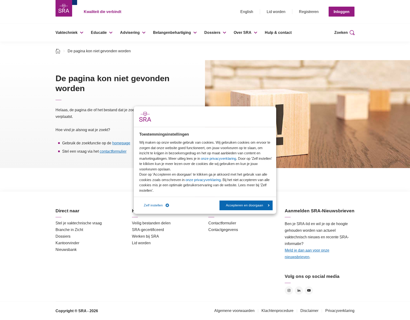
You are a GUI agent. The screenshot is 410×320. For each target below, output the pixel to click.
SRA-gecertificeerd (148, 230)
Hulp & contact (278, 33)
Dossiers (212, 33)
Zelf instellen (153, 205)
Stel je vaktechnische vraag (79, 223)
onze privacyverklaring (218, 158)
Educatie (99, 33)
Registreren (309, 12)
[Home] (58, 51)
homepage (121, 143)
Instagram (289, 290)
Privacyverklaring (339, 311)
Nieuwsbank (66, 250)
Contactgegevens (223, 230)
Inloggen (341, 12)
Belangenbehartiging (172, 33)
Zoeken (341, 33)
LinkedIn (299, 290)
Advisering (130, 33)
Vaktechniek (67, 33)
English (246, 12)
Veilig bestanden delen (151, 223)
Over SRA (243, 33)
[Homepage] (64, 8)
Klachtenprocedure (277, 311)
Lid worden (276, 12)
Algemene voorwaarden (234, 311)
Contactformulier (222, 223)
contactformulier (113, 151)
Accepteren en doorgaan (244, 205)
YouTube (309, 290)
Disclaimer (309, 311)
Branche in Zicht (69, 230)
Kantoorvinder (67, 243)
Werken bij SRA (145, 236)
